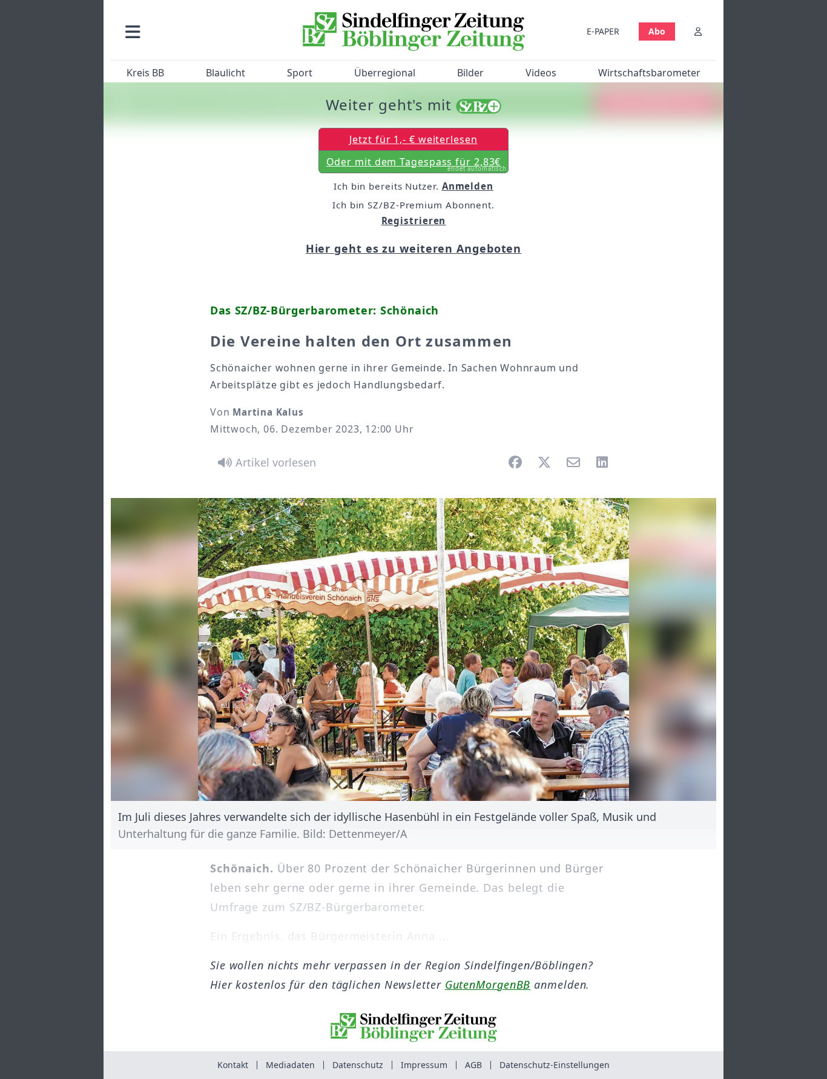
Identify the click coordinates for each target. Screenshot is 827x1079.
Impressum (424, 1065)
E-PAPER (603, 31)
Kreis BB (145, 72)
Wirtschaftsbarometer (649, 72)
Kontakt (232, 1065)
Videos (541, 72)
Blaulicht (225, 72)
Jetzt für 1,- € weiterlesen (413, 139)
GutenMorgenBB (488, 984)
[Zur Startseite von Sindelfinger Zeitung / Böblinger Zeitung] (414, 31)
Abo (656, 31)
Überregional (384, 72)
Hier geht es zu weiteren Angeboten (414, 248)
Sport (299, 72)
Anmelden (467, 186)
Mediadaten (290, 1065)
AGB (473, 1065)
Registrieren (413, 220)
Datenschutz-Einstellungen (554, 1065)
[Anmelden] (698, 31)
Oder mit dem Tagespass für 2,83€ (416, 164)
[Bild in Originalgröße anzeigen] (413, 649)
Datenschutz (357, 1065)
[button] (197, 31)
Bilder (470, 72)
